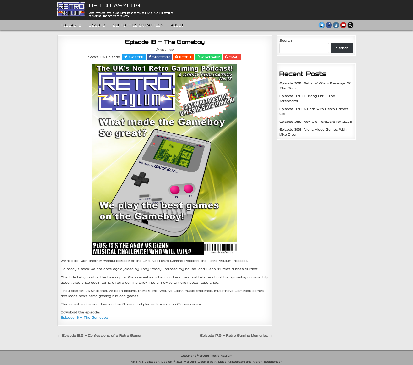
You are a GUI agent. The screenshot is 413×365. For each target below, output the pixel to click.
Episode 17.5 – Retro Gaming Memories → (236, 335)
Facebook (161, 57)
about (177, 25)
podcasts (71, 25)
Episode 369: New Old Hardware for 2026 (315, 121)
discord (97, 25)
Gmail (234, 57)
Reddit (185, 57)
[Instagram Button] (336, 25)
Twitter (136, 57)
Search (285, 40)
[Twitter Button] (322, 25)
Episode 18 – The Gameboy (165, 41)
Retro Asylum (114, 5)
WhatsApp (210, 57)
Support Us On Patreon (138, 25)
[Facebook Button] (329, 25)
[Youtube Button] (343, 25)
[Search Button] (350, 25)
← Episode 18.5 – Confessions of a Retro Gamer (99, 335)
